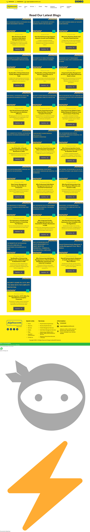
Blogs (46, 6)
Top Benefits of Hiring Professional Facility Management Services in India (19, 74)
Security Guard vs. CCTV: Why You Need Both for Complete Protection (19, 297)
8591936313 (11, 1)
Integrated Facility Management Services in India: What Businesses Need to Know (71, 74)
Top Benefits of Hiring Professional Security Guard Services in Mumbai (45, 74)
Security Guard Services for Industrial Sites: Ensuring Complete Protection (45, 112)
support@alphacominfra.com (33, 1)
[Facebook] (76, 1)
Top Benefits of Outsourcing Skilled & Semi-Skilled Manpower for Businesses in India (19, 260)
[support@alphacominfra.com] (25, 1)
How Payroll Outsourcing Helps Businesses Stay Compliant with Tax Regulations (71, 222)
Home (20, 6)
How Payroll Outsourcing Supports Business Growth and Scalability (45, 37)
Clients (40, 6)
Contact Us (62, 7)
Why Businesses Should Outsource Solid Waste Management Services (19, 38)
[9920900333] (15, 1)
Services (32, 6)
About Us (25, 7)
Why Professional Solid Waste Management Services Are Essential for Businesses (45, 186)
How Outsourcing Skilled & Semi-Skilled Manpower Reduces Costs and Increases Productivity (71, 112)
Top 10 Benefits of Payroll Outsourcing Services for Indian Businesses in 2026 (19, 149)
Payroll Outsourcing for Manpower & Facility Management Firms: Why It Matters (71, 260)
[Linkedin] (82, 1)
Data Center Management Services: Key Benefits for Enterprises (19, 186)
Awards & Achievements (53, 7)
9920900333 (20, 1)
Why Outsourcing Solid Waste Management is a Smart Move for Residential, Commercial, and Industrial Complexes (45, 261)
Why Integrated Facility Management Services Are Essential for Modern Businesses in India (45, 223)
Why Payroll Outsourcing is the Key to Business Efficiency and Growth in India (71, 186)
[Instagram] (80, 1)
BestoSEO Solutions (56, 340)
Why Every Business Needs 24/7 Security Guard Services (71, 37)
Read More (17, 49)
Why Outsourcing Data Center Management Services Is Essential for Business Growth (71, 149)
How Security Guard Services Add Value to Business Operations (45, 149)
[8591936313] (7, 1)
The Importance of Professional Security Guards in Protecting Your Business (19, 222)
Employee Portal (69, 7)
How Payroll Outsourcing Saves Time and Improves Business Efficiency (19, 112)
